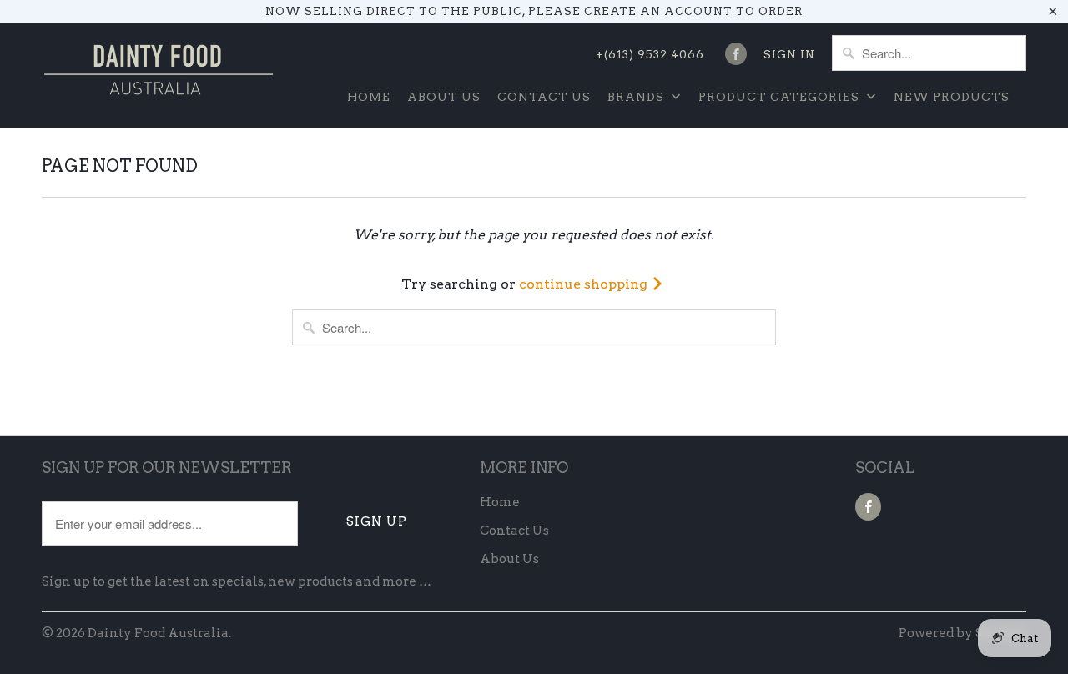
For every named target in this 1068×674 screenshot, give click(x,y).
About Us (444, 96)
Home (368, 96)
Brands (637, 96)
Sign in (789, 54)
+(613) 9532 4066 (650, 54)
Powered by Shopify (962, 633)
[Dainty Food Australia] (158, 75)
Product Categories (780, 96)
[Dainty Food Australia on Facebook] (736, 54)
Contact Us (544, 96)
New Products (952, 96)
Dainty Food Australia (158, 633)
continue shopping (585, 284)
